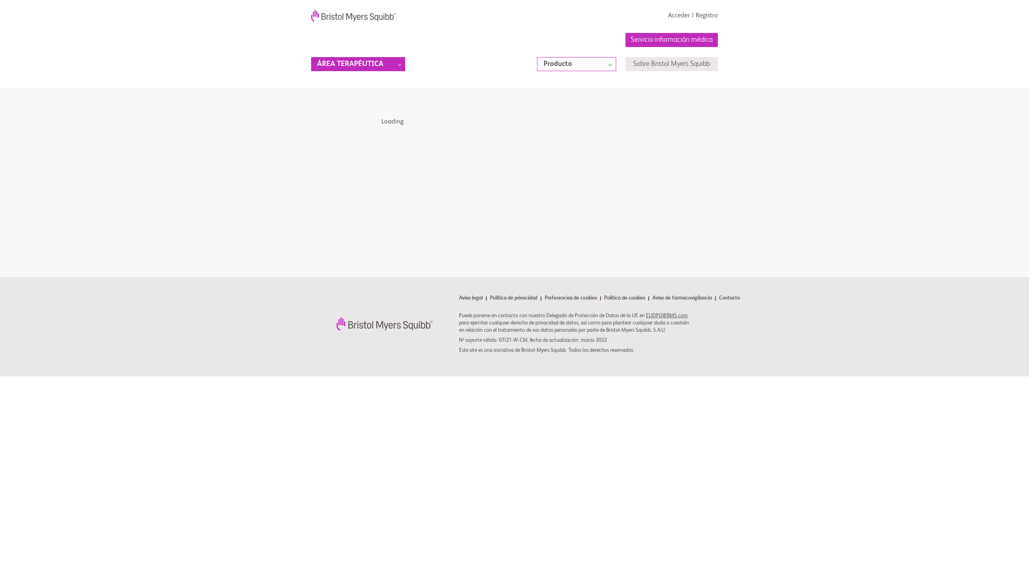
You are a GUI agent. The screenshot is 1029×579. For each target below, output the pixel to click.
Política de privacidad (513, 298)
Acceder (679, 15)
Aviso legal (471, 298)
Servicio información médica (672, 39)
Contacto (729, 298)
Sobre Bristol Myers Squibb (671, 64)
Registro (707, 15)
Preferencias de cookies (571, 298)
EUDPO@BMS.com (667, 315)
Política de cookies (624, 298)
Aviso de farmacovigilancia (682, 298)
